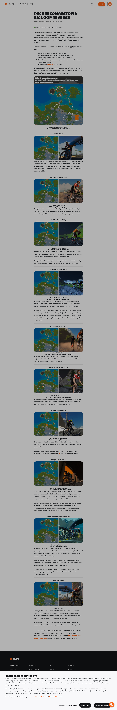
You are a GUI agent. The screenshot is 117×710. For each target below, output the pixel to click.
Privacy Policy (40, 697)
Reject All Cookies (102, 705)
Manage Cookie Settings (68, 705)
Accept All (85, 705)
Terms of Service (55, 697)
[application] (111, 704)
